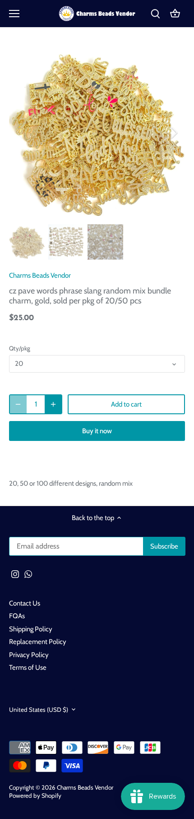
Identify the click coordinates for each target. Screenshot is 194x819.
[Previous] (20, 132)
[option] (97, 132)
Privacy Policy (29, 655)
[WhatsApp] (28, 573)
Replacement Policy (37, 642)
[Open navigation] (14, 13)
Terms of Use (27, 667)
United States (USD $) (38, 709)
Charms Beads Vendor (40, 275)
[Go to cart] (175, 13)
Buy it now (97, 431)
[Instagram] (15, 573)
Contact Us (24, 603)
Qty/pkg (19, 348)
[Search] (155, 13)
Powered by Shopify (35, 795)
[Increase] (53, 404)
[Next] (173, 132)
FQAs (17, 616)
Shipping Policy (30, 629)
